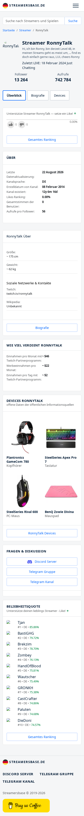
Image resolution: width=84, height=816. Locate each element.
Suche (73, 21)
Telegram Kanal (42, 582)
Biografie (38, 95)
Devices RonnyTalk (24, 400)
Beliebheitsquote (23, 606)
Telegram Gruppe (42, 572)
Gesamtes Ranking (42, 139)
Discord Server (45, 561)
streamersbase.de (26, 5)
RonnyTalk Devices (42, 533)
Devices (59, 95)
